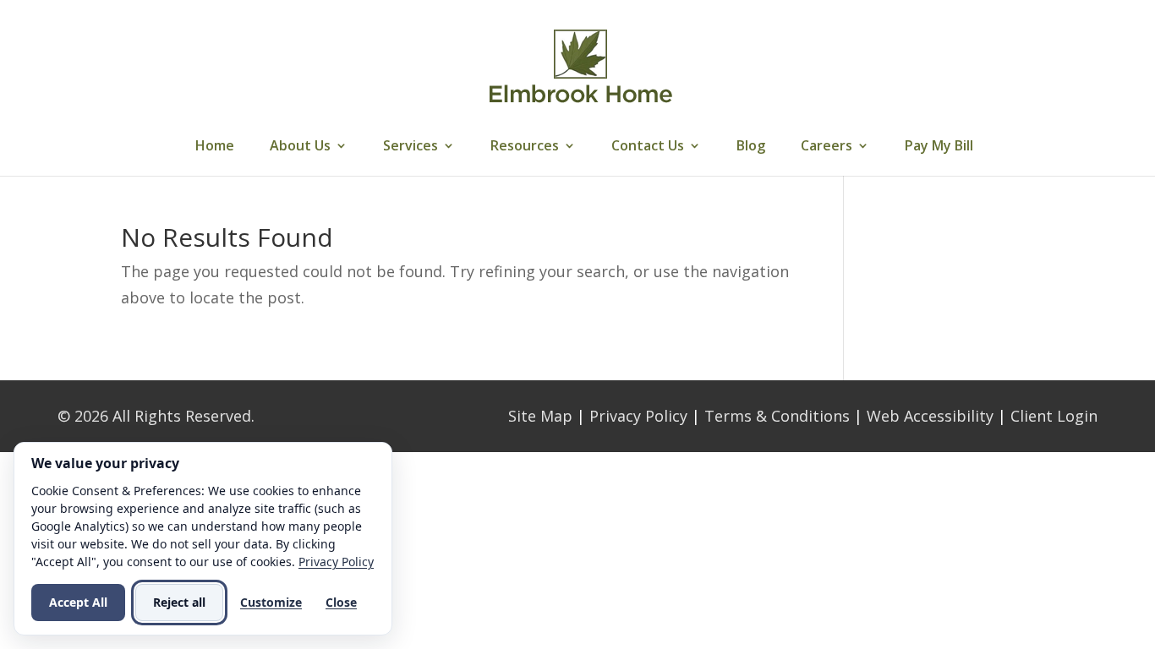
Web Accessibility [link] (930, 416)
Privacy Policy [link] (638, 416)
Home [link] (214, 147)
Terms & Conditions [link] (777, 416)
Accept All (78, 602)
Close (341, 602)
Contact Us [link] (647, 147)
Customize (271, 602)
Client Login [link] (1054, 416)
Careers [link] (826, 147)
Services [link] (410, 147)
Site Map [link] (540, 416)
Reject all (179, 602)
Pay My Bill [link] (939, 147)
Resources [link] (524, 147)
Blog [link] (750, 147)
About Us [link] (300, 147)
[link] (580, 66)
